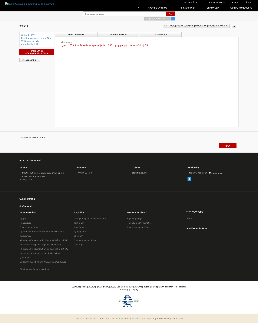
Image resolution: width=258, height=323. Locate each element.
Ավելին (227, 145)
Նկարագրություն (135, 218)
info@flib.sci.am (139, 173)
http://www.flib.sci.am (198, 173)
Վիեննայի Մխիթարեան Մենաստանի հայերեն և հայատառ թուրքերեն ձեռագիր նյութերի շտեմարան (44, 253)
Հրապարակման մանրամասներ (90, 218)
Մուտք (248, 2)
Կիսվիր (235, 2)
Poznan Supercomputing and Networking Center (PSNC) (158, 318)
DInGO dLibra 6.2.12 (102, 318)
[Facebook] (189, 179)
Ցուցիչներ (213, 8)
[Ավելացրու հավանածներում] (234, 26)
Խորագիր (78, 236)
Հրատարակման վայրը (85, 240)
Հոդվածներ (26, 223)
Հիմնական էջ (26, 206)
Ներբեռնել (30, 60)
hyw (190, 2)
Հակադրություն (217, 2)
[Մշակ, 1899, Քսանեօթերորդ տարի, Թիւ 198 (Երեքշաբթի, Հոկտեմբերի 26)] (36, 40)
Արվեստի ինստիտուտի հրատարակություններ (43, 262)
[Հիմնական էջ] (139, 7)
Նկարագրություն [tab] (76, 35)
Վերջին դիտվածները (241, 8)
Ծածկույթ (78, 244)
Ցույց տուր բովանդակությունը (36, 52)
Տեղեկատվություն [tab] (118, 35)
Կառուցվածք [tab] (161, 35)
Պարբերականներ (29, 227)
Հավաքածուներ (187, 8)
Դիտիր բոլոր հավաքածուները (35, 269)
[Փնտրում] (170, 13)
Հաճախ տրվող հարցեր (139, 223)
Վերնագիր (79, 223)
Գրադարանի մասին (158, 8)
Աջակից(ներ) (80, 231)
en (196, 2)
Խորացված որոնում (157, 18)
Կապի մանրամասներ (138, 227)
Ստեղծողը (79, 227)
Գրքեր (23, 218)
